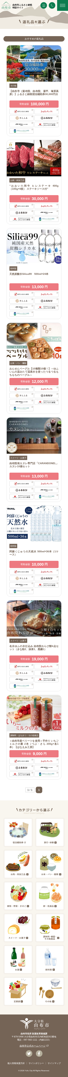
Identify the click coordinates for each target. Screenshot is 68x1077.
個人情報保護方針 (16, 1063)
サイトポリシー (36, 1063)
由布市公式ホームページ (33, 1045)
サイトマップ (54, 1063)
